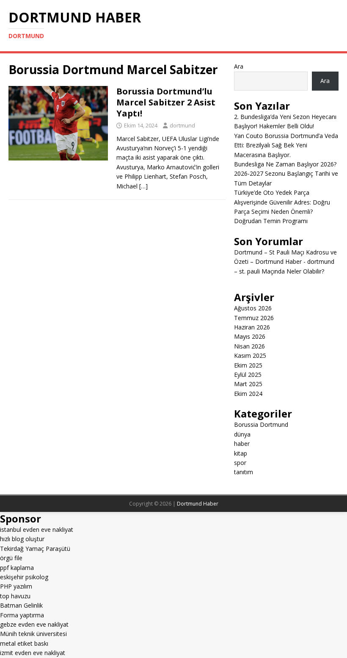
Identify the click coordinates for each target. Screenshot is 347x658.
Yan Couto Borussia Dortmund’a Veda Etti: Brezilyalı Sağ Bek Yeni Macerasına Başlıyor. (286, 145)
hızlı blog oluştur (22, 539)
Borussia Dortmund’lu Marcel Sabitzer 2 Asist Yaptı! (165, 102)
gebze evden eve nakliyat (34, 624)
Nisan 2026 (249, 346)
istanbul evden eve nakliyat (36, 529)
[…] (143, 186)
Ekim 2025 (248, 365)
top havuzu (15, 596)
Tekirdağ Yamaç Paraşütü (35, 549)
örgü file (11, 558)
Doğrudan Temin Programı (271, 221)
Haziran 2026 (252, 327)
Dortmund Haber (197, 503)
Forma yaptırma (22, 615)
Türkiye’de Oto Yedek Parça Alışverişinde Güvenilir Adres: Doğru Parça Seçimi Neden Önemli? (282, 202)
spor (240, 463)
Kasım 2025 (250, 355)
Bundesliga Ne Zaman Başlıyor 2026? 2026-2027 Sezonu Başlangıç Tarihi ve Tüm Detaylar (286, 173)
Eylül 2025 (248, 374)
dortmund (182, 125)
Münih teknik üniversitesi (33, 634)
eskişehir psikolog (24, 577)
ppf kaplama (17, 568)
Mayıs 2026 (249, 336)
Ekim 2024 (248, 394)
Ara (238, 66)
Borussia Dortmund (261, 424)
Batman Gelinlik (21, 605)
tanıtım (243, 472)
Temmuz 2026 (254, 318)
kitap (240, 453)
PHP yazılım (16, 586)
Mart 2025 (248, 384)
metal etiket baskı (24, 643)
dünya (242, 434)
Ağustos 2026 (253, 308)
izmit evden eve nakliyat (32, 653)
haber (242, 444)
